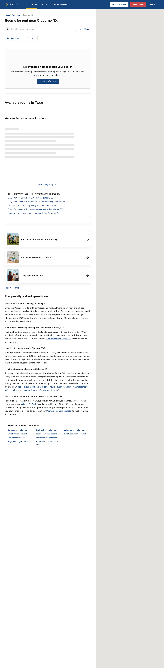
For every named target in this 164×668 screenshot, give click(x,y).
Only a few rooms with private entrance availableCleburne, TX (35, 209)
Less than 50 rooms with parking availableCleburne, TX (32, 205)
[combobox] (43, 29)
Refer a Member (61, 4)
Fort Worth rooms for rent (75, 434)
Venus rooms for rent (16, 438)
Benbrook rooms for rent (46, 430)
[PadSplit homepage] (14, 4)
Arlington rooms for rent (74, 430)
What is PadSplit (29, 404)
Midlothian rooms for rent (47, 438)
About (44, 4)
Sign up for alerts (50, 81)
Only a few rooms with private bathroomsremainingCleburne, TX (36, 201)
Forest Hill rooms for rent (46, 434)
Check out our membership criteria (32, 386)
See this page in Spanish (48, 184)
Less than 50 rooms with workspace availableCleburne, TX (33, 213)
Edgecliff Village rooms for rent (18, 442)
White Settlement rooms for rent (47, 442)
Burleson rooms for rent (17, 430)
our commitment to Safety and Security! (40, 390)
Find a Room (31, 4)
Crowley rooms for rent (17, 434)
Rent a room (138, 4)
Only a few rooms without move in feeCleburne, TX (30, 197)
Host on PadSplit (119, 4)
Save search (16, 38)
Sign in (152, 4)
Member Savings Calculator (58, 338)
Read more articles (13, 287)
